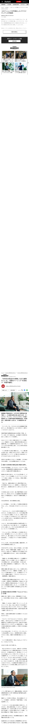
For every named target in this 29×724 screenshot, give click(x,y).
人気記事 (9, 4)
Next (28, 62)
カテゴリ (23, 4)
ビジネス (6, 7)
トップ (2, 7)
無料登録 (14, 41)
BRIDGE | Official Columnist (7, 16)
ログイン (24, 1)
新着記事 (3, 4)
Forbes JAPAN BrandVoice (10, 372)
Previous (1, 62)
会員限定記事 (16, 4)
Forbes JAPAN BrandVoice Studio (13, 386)
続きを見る (14, 32)
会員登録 (18, 1)
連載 (28, 4)
